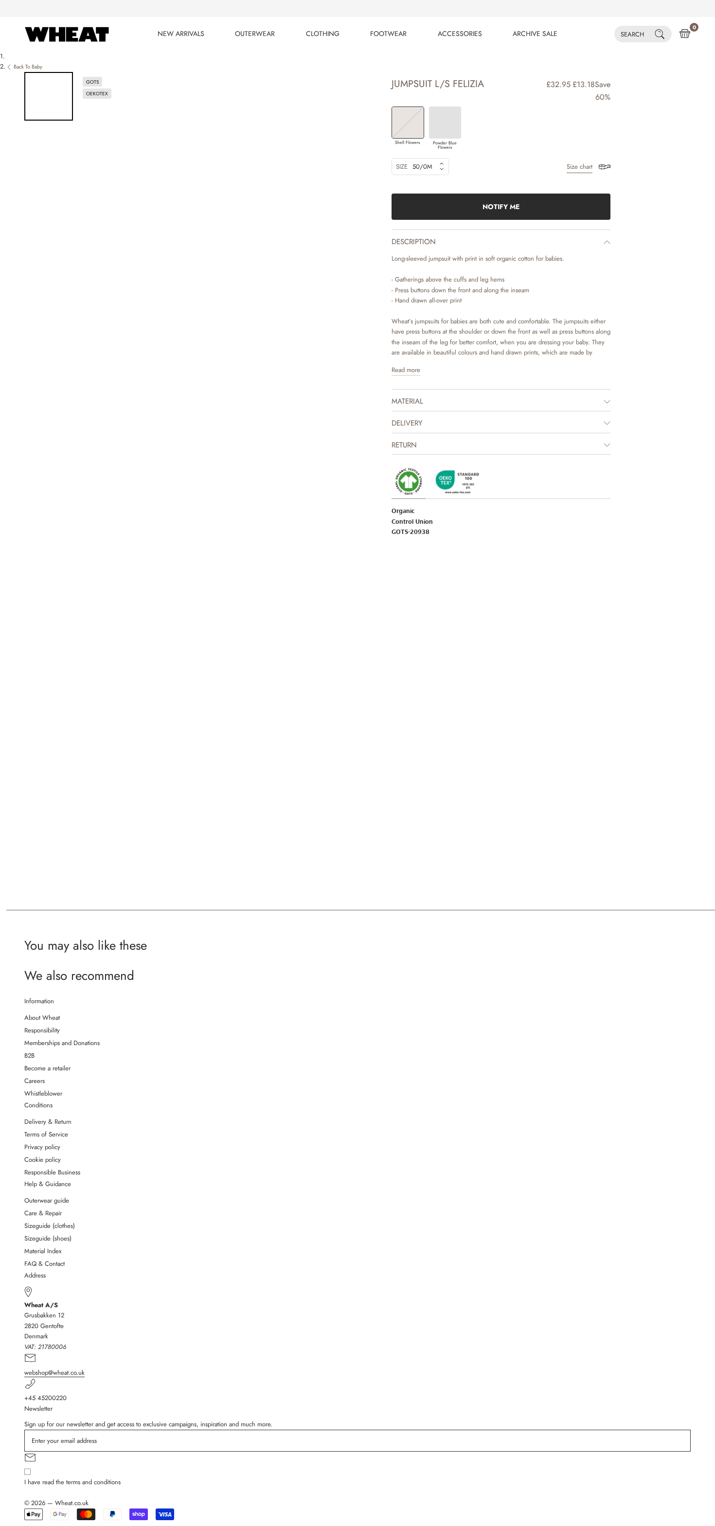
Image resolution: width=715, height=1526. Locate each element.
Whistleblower (43, 1093)
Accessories (460, 33)
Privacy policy (42, 1147)
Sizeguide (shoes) (48, 1238)
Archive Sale (535, 33)
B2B (29, 1055)
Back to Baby (28, 67)
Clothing (323, 33)
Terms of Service (46, 1134)
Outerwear (255, 33)
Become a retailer (47, 1068)
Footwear (388, 33)
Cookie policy (42, 1159)
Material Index (42, 1251)
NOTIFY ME (501, 207)
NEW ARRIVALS (181, 33)
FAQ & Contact (44, 1263)
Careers (34, 1080)
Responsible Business (52, 1172)
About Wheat (42, 1017)
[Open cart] (685, 34)
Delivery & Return (48, 1121)
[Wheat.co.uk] (66, 34)
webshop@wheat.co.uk (54, 1372)
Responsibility (42, 1030)
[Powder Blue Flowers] (445, 122)
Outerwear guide (46, 1200)
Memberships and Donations (62, 1042)
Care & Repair (43, 1213)
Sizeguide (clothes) (49, 1225)
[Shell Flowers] (408, 122)
